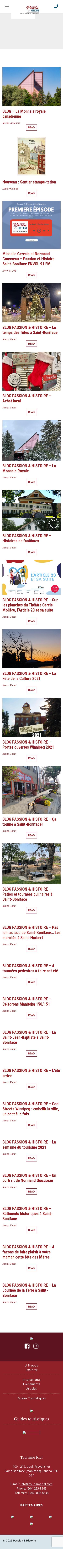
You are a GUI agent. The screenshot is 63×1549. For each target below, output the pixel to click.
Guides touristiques (32, 1398)
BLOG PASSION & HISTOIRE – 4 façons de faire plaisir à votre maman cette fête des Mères (28, 1251)
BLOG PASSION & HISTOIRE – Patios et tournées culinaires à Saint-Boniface (27, 894)
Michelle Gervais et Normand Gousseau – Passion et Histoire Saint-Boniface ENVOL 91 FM (28, 258)
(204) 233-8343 (36, 1488)
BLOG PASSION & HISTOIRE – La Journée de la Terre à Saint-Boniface (29, 1290)
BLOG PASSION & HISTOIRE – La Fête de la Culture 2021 (29, 676)
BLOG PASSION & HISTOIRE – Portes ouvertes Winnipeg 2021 (28, 745)
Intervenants (32, 1380)
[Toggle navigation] (6, 6)
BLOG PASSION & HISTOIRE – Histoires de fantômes (26, 538)
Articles (31, 1388)
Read (31, 127)
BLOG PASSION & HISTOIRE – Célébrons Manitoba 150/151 (26, 1001)
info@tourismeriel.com (36, 1484)
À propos (31, 1365)
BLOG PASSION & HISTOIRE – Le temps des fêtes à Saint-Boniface (30, 330)
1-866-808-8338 (38, 1493)
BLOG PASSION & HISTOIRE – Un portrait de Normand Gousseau (29, 1178)
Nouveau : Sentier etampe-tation (29, 182)
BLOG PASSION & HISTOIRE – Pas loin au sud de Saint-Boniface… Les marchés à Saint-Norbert (31, 932)
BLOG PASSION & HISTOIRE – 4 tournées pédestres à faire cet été (30, 968)
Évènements (31, 1384)
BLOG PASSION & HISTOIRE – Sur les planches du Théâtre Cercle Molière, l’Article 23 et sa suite (30, 605)
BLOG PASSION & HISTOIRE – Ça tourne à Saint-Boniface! (29, 822)
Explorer (31, 1370)
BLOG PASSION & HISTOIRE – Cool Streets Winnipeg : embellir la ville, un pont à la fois (30, 1108)
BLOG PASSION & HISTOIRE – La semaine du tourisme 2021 (29, 1145)
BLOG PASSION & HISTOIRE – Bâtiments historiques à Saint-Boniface (27, 1213)
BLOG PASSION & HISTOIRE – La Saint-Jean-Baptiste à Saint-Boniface (29, 1037)
